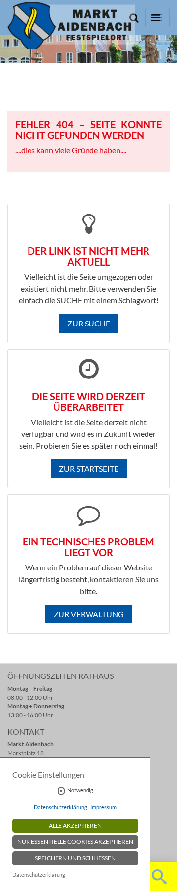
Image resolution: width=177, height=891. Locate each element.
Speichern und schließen (75, 858)
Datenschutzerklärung (60, 807)
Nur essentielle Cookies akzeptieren (75, 841)
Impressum (103, 807)
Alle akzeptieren (75, 825)
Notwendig (80, 790)
